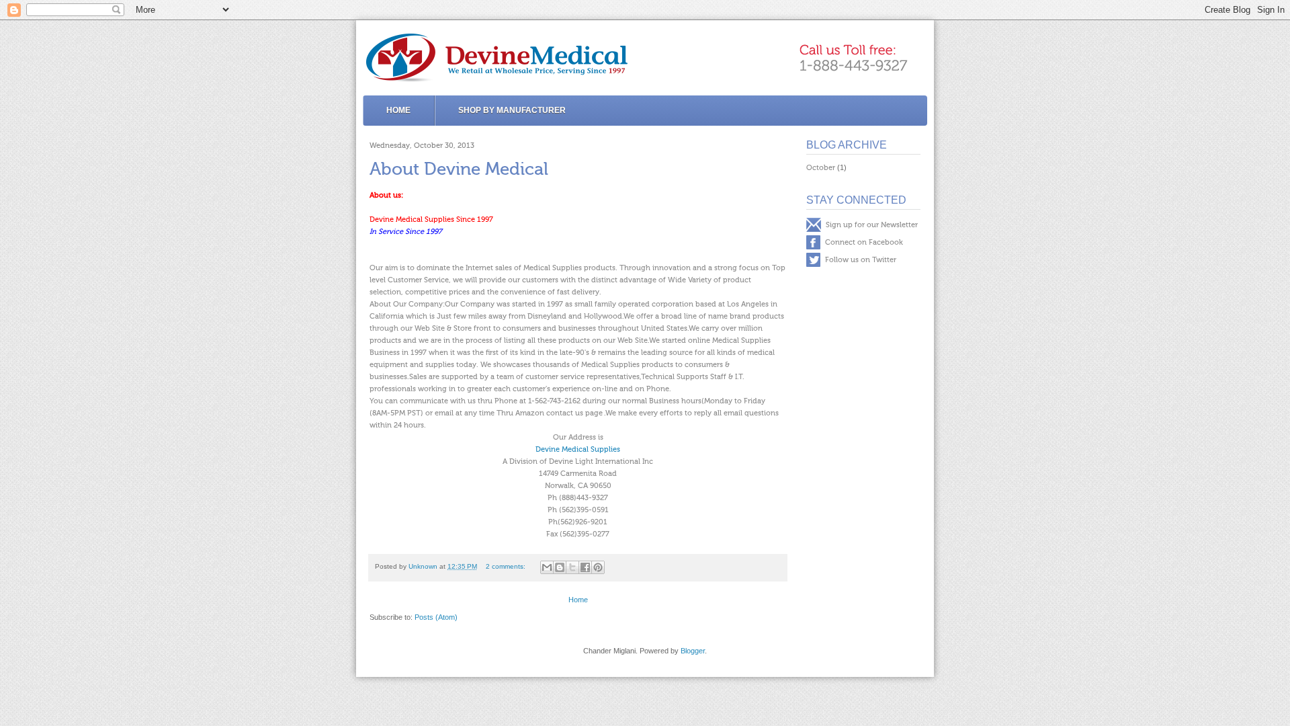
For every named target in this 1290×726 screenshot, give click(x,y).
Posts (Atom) (436, 617)
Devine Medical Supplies (577, 449)
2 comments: (506, 566)
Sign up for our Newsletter (871, 224)
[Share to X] (572, 567)
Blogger (693, 651)
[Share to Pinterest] (598, 567)
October (820, 167)
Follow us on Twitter (859, 259)
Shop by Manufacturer (512, 110)
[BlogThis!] (559, 567)
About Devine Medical (459, 169)
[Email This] (547, 567)
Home (398, 110)
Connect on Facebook (863, 242)
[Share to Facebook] (585, 567)
